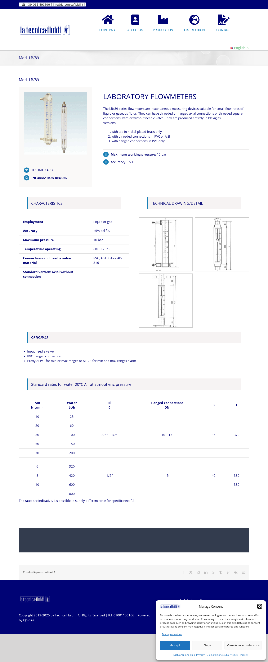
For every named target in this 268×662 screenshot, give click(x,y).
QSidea (28, 620)
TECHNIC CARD (42, 170)
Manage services (172, 634)
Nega (207, 645)
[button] (260, 606)
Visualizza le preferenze (243, 645)
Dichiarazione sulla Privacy (189, 655)
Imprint (244, 655)
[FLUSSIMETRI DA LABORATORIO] (55, 93)
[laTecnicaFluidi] (45, 24)
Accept (175, 645)
